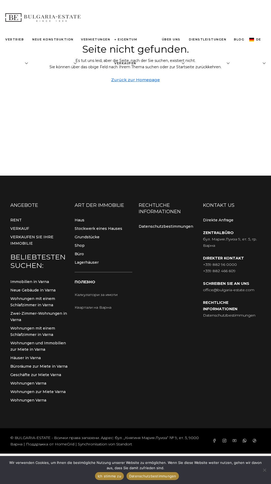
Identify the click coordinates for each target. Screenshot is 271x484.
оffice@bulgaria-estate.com (228, 289)
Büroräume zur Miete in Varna (38, 366)
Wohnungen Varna (28, 383)
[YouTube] (235, 441)
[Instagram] (225, 441)
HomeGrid (64, 444)
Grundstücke (87, 237)
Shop (80, 245)
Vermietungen (95, 39)
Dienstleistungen (207, 39)
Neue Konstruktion (53, 39)
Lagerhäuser (87, 262)
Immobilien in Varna (29, 281)
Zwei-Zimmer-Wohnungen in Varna (38, 316)
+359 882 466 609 (219, 270)
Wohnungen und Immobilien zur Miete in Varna (38, 346)
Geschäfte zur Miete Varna (35, 374)
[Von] (264, 470)
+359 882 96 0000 (220, 264)
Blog (239, 39)
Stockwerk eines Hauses (98, 228)
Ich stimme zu (109, 476)
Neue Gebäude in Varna (33, 290)
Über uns (171, 39)
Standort (124, 444)
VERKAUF (19, 228)
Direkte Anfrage (218, 220)
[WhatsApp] (246, 441)
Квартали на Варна (93, 307)
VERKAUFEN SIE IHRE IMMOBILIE (31, 240)
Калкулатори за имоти (96, 294)
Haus (79, 220)
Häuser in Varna (25, 357)
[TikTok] (256, 441)
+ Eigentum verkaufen (125, 51)
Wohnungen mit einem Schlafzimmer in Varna (32, 301)
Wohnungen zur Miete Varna (38, 391)
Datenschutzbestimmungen (166, 226)
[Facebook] (215, 441)
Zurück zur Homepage (135, 79)
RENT (16, 220)
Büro (79, 254)
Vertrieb (14, 39)
